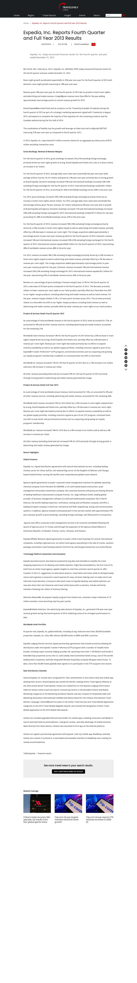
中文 (93, 44)
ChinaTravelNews (81, 44)
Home (17, 15)
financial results (44, 753)
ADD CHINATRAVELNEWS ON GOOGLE (68, 771)
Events (82, 15)
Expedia (31, 753)
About (97, 15)
